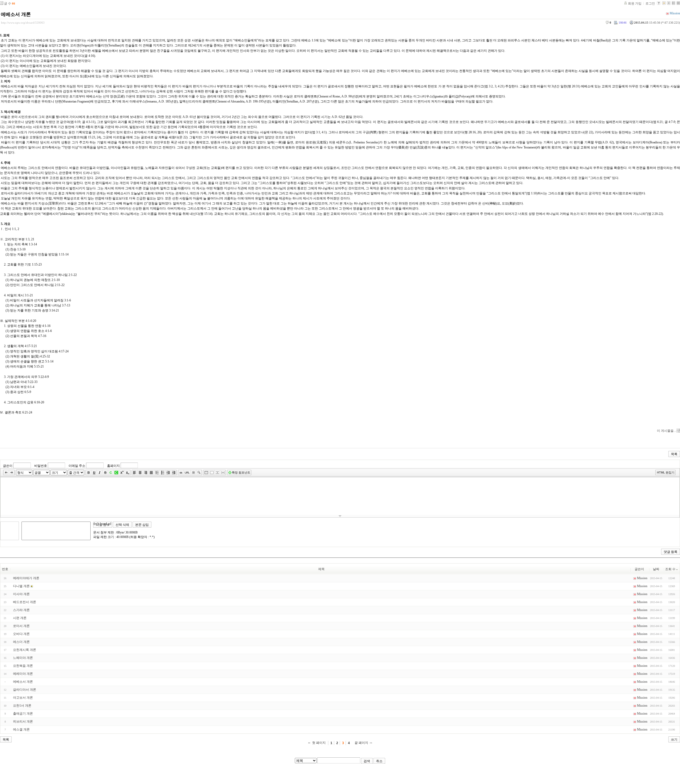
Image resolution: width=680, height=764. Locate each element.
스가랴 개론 (21, 610)
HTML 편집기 (665, 472)
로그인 (650, 3)
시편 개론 (20, 618)
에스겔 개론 (21, 729)
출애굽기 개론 (23, 713)
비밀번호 (40, 466)
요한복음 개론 (23, 666)
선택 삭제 (122, 525)
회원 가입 (634, 3)
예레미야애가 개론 (26, 578)
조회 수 (670, 569)
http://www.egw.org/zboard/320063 (23, 22)
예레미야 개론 (23, 674)
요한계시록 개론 (24, 650)
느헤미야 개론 (23, 658)
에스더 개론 (21, 642)
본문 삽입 (142, 525)
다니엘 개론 (21, 586)
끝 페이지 (361, 743)
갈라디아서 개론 (24, 690)
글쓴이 (7, 466)
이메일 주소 (77, 466)
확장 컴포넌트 (241, 472)
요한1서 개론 (22, 705)
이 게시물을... (666, 431)
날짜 (656, 569)
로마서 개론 (21, 626)
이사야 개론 (21, 594)
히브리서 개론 (23, 721)
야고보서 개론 (23, 697)
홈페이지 (113, 466)
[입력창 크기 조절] (340, 516)
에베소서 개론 (16, 14)
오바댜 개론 (21, 634)
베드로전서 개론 (24, 602)
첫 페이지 (319, 743)
